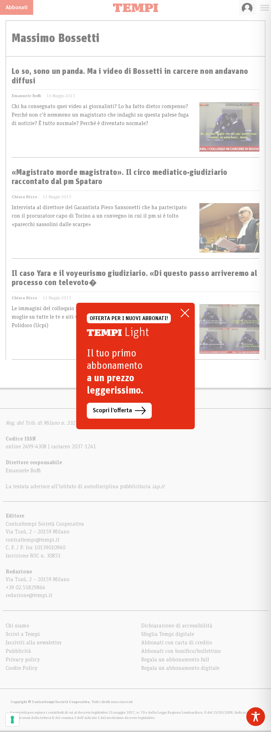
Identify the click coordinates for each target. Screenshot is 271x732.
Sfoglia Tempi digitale (167, 634)
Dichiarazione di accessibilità (176, 625)
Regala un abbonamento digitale (180, 668)
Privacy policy (23, 659)
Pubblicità (18, 651)
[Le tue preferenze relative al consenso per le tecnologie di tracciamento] (12, 719)
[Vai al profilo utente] (247, 7)
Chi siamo (17, 625)
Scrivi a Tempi (23, 634)
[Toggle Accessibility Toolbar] (256, 717)
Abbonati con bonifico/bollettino (181, 651)
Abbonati (17, 7)
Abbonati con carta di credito (176, 642)
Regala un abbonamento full (175, 659)
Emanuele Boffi (26, 96)
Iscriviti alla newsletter (34, 642)
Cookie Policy (21, 668)
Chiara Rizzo (24, 197)
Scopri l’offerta (112, 410)
